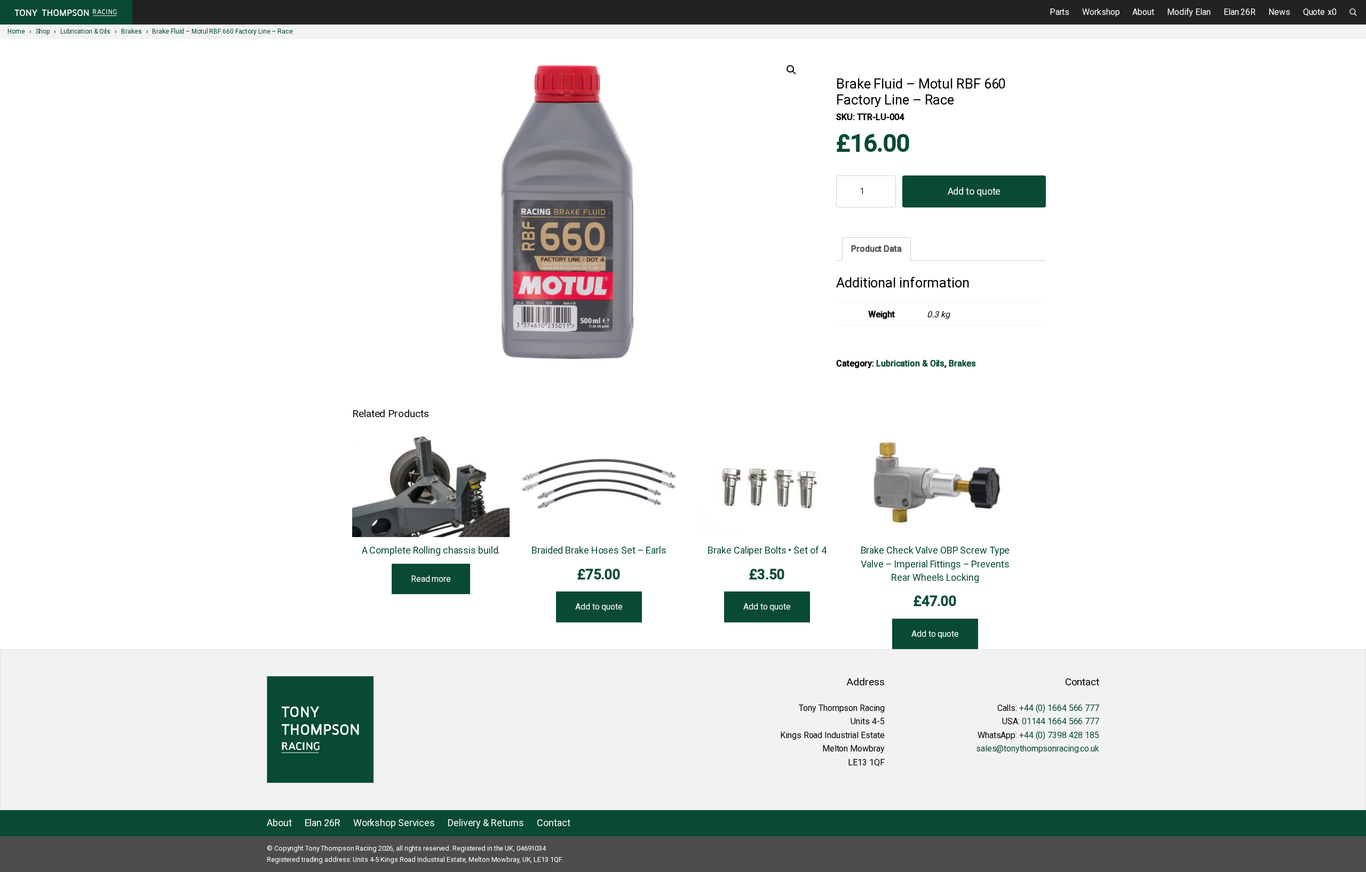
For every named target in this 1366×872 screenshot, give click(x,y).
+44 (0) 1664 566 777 (1059, 708)
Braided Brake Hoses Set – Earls (598, 550)
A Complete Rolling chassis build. (431, 550)
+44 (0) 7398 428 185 (1059, 735)
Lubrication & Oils (910, 363)
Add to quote (974, 191)
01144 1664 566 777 (1060, 721)
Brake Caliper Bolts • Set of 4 (767, 550)
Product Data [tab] (876, 249)
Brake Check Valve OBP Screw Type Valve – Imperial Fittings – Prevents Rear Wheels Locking (935, 563)
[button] (791, 69)
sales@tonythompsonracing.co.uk (1037, 748)
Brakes (962, 363)
